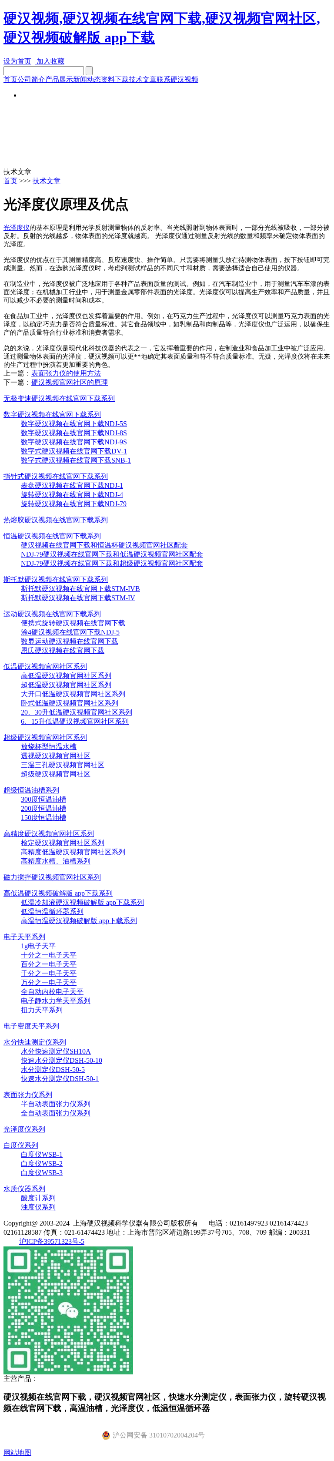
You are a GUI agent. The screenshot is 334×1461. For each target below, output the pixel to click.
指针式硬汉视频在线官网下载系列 (55, 476)
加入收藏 (49, 61)
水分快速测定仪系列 (34, 1042)
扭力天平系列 (42, 1010)
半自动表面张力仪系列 (55, 1104)
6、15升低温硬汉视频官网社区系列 (75, 721)
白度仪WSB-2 (42, 1163)
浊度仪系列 (38, 1207)
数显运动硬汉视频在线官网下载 (69, 641)
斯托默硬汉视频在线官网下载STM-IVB (80, 588)
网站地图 (17, 1452)
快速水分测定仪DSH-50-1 (60, 1078)
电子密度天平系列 (31, 1026)
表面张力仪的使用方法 (66, 373)
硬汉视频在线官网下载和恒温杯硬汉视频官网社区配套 (104, 545)
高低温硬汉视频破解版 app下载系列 (58, 893)
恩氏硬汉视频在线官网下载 (62, 650)
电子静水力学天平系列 (55, 1000)
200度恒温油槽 (43, 808)
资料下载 (115, 79)
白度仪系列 (20, 1145)
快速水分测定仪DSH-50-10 (61, 1060)
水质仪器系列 (24, 1188)
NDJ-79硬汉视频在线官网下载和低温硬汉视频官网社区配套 (112, 554)
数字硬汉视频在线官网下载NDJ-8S (74, 433)
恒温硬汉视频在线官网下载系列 (52, 536)
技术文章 (143, 79)
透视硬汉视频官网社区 (55, 755)
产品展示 (59, 79)
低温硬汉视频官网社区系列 (45, 666)
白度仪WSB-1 (42, 1154)
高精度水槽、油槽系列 (55, 861)
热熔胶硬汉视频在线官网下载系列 (55, 520)
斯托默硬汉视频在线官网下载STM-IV (78, 597)
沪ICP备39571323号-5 (51, 1241)
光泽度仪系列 (24, 1129)
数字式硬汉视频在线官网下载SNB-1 (76, 460)
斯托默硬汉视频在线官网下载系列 (55, 579)
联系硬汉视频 (177, 79)
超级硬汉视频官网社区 (55, 774)
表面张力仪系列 (27, 1094)
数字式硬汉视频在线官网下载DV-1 (74, 451)
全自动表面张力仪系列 (55, 1113)
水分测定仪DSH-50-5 (53, 1069)
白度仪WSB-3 (42, 1172)
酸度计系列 (38, 1198)
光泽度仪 (16, 227)
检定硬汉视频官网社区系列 (62, 842)
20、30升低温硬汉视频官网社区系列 (76, 712)
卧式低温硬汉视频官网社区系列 (69, 703)
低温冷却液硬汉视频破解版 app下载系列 (82, 902)
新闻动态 (87, 79)
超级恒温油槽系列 (31, 790)
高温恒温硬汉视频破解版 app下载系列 (79, 920)
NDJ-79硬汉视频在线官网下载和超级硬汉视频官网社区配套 (112, 563)
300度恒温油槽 (43, 799)
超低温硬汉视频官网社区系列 (66, 685)
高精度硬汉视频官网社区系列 (48, 833)
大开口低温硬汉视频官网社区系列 (73, 694)
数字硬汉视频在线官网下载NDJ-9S (74, 442)
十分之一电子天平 (49, 955)
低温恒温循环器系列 (52, 911)
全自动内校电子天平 (52, 991)
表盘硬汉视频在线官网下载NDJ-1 (72, 485)
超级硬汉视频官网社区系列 (45, 737)
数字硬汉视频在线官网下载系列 (52, 414)
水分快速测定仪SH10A (56, 1051)
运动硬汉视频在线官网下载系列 (52, 614)
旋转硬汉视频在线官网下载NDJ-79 (74, 503)
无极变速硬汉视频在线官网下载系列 (59, 398)
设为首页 (17, 61)
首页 (10, 79)
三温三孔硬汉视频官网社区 (62, 765)
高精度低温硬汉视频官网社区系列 (73, 852)
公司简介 (31, 79)
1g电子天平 (38, 946)
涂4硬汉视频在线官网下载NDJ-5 (70, 632)
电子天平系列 (24, 936)
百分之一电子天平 (49, 964)
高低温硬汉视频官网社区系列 (66, 675)
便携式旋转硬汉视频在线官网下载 (73, 623)
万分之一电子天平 (49, 982)
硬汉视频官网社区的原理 (69, 382)
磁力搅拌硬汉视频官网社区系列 (52, 877)
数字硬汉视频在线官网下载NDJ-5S (74, 423)
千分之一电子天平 (49, 973)
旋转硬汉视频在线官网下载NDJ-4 (72, 494)
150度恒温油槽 (43, 817)
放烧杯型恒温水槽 (49, 746)
